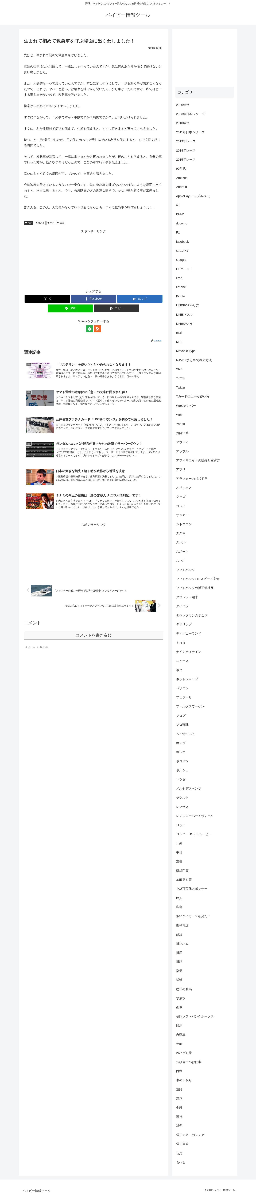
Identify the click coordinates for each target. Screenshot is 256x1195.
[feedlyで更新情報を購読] (89, 328)
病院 (62, 222)
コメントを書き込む (93, 635)
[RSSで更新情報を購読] (97, 328)
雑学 (30, 222)
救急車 (41, 222)
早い (52, 222)
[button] (116, 308)
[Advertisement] (93, 258)
